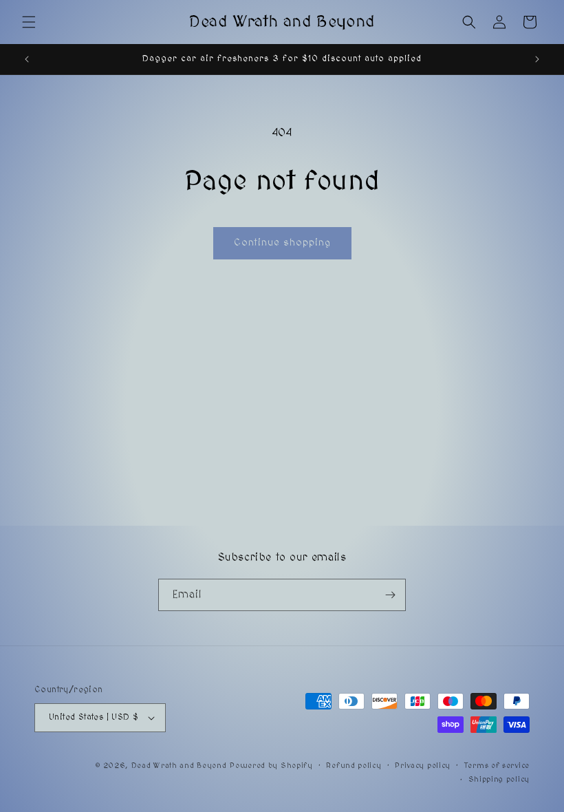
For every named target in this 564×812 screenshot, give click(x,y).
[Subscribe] (390, 595)
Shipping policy (499, 779)
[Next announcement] (537, 59)
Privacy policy (423, 765)
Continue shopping (282, 242)
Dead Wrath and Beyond (179, 765)
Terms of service (497, 765)
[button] (29, 22)
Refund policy (353, 765)
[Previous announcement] (27, 59)
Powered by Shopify (271, 765)
